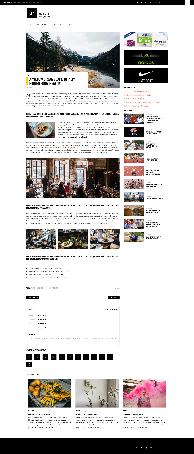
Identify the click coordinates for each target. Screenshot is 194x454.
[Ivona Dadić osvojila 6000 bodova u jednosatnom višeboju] (134, 171)
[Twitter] (141, 2)
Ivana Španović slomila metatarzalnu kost (153, 238)
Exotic (33, 288)
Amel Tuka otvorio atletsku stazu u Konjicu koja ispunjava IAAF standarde (154, 119)
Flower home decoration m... (86, 414)
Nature (40, 288)
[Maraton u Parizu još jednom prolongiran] (134, 210)
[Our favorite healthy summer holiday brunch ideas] (49, 393)
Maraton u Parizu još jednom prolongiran (153, 212)
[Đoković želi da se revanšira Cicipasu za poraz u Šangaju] (134, 224)
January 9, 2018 (31, 88)
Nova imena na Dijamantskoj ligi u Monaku (137, 95)
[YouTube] (150, 2)
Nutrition (31, 411)
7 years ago (149, 220)
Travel (29, 76)
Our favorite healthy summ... (39, 414)
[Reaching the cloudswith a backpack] (144, 393)
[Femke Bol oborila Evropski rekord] (134, 158)
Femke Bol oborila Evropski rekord (152, 159)
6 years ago (149, 114)
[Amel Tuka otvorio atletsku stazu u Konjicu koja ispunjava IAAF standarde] (134, 119)
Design (77, 411)
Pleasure (48, 288)
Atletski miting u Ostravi (154, 198)
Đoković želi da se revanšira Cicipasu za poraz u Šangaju (153, 225)
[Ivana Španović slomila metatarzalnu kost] (134, 237)
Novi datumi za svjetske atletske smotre (136, 91)
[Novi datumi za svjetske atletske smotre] (134, 132)
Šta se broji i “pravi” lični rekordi (27, 2)
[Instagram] (146, 2)
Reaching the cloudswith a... (134, 414)
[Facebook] (137, 2)
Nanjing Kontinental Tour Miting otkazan (136, 106)
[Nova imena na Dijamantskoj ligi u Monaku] (134, 145)
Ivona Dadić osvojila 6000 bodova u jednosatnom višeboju (143, 102)
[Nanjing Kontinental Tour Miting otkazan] (134, 184)
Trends (55, 288)
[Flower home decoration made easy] (97, 393)
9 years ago (39, 411)
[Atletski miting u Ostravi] (134, 197)
